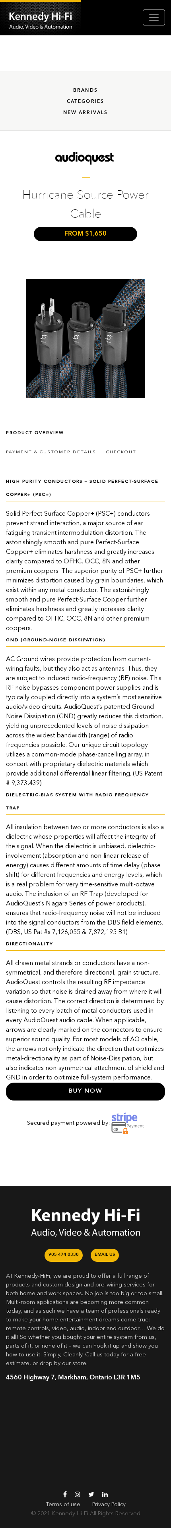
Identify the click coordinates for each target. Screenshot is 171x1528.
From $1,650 (85, 234)
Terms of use (63, 1504)
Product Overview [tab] (35, 433)
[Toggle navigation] (154, 17)
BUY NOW (85, 1091)
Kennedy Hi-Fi (70, 1513)
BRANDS (85, 90)
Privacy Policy (109, 1504)
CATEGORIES (86, 101)
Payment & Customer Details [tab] (51, 452)
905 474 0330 (64, 1255)
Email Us (105, 1255)
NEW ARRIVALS (85, 112)
